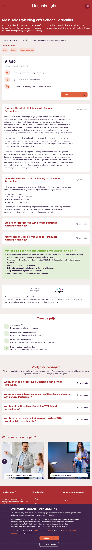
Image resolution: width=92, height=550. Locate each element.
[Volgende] (87, 461)
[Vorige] (4, 461)
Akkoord (47, 538)
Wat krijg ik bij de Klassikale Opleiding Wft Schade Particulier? (33, 383)
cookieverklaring (47, 530)
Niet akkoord (51, 544)
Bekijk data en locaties (72, 95)
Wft (36, 499)
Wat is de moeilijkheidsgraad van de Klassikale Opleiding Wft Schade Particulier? (37, 395)
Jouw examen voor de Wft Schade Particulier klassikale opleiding (31, 238)
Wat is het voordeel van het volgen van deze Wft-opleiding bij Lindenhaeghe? (33, 420)
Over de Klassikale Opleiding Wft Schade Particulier (29, 109)
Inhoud (5, 50)
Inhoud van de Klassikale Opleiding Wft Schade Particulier (32, 180)
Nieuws (69, 501)
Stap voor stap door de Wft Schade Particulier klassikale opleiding (31, 224)
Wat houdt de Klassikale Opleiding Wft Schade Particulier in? (31, 407)
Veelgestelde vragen (27, 50)
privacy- (36, 530)
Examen (13, 50)
